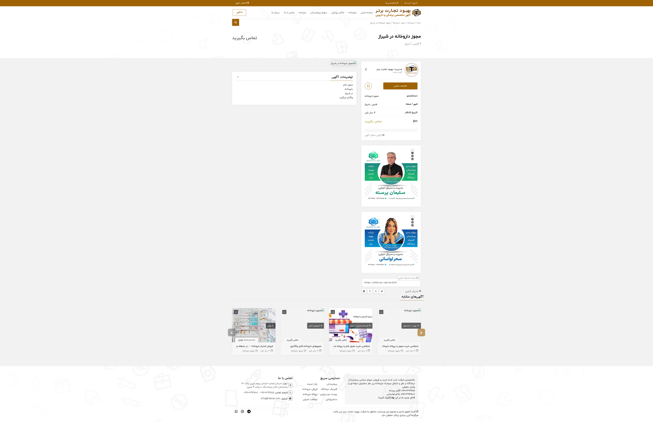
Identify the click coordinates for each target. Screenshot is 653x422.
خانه (419, 22)
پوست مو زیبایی (328, 394)
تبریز (352, 325)
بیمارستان (332, 384)
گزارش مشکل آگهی (373, 135)
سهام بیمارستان (319, 12)
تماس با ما (289, 12)
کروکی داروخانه (310, 389)
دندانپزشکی (331, 399)
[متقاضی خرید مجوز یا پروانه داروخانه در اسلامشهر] (412, 310)
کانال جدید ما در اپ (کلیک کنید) (396, 397)
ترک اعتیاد (312, 384)
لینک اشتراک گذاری (407, 278)
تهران (415, 325)
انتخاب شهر (241, 3)
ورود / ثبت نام (410, 3)
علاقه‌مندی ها (391, 3)
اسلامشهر (407, 325)
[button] (294, 77)
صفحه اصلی (367, 12)
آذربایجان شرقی (362, 325)
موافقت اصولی (310, 399)
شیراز (407, 43)
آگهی (238, 12)
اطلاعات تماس (400, 86)
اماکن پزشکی (337, 12)
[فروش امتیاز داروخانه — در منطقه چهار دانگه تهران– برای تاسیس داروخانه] (253, 326)
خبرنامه (302, 12)
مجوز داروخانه (399, 22)
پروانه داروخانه (310, 394)
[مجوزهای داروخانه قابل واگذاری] (315, 310)
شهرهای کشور (314, 325)
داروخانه (352, 12)
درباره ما (275, 12)
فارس (416, 43)
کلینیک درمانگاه (329, 389)
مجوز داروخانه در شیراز (399, 36)
